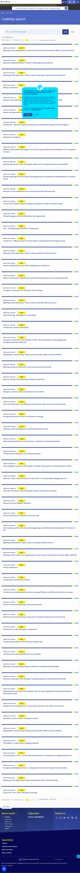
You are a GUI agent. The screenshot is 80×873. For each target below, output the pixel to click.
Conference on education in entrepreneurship (21, 454)
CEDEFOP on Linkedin (68, 817)
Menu (78, 2)
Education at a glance (12, 137)
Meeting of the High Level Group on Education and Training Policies (30, 780)
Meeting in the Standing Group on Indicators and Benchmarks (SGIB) (31, 666)
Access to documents (33, 863)
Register (74, 2)
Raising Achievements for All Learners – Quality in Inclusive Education (31, 441)
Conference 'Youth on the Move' (16, 327)
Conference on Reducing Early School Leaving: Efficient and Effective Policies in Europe (38, 592)
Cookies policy (43, 863)
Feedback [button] (78, 856)
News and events (7, 849)
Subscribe (33, 813)
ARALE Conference (10, 88)
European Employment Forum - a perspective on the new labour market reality (35, 768)
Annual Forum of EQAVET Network (17, 503)
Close (66, 8)
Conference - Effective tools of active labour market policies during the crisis (34, 241)
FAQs (2, 863)
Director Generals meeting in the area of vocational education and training (34, 617)
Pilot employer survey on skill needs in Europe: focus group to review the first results (37, 466)
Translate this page (54, 8)
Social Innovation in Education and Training (21, 515)
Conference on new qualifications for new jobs (22, 654)
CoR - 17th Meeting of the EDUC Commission (21, 228)
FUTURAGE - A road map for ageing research (21, 743)
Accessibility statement (10, 863)
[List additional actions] (66, 2)
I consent (28, 115)
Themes (4, 843)
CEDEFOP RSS (76, 817)
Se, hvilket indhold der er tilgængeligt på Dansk (45, 5)
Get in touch (8, 813)
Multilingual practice (22, 863)
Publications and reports (9, 846)
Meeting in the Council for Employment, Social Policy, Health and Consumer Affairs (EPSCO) (40, 555)
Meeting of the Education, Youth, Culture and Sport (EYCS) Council (29, 253)
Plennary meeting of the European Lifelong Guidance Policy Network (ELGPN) (34, 679)
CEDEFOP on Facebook (56, 817)
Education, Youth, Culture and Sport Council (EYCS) (23, 392)
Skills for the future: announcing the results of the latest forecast (30, 491)
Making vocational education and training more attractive (27, 367)
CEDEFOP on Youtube (64, 817)
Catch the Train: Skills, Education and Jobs (20, 793)
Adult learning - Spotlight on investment (19, 315)
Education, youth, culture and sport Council (20, 718)
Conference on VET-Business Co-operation (20, 629)
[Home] (5, 2)
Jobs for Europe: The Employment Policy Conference (24, 379)
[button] (4, 868)
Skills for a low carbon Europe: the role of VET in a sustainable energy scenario (34, 478)
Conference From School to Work (16, 580)
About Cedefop (6, 853)
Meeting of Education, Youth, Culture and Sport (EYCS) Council (28, 543)
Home (3, 12)
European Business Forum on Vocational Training (23, 416)
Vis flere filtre (8, 37)
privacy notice (36, 109)
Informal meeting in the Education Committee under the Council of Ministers (34, 404)
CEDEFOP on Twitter (60, 817)
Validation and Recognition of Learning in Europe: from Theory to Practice (33, 706)
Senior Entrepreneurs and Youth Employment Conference (26, 266)
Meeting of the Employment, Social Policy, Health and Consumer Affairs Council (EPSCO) (38, 50)
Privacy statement (53, 863)
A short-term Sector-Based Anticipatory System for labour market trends (32, 204)
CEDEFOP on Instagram (72, 817)
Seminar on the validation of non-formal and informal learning (29, 191)
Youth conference (10, 567)
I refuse (36, 114)
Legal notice (4, 865)
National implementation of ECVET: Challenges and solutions (28, 63)
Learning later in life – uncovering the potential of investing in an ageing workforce (37, 755)
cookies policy (50, 108)
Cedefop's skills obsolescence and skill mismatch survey (25, 429)
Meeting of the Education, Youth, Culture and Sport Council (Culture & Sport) (34, 75)
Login (70, 2)
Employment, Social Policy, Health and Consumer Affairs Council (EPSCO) (32, 355)
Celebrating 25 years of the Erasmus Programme (22, 642)
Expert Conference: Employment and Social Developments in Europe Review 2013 (35, 278)
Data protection (62, 863)
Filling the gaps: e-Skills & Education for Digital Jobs (24, 216)
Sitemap (10, 865)
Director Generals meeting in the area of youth (22, 604)
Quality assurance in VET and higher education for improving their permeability (35, 164)
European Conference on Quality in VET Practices (23, 290)
